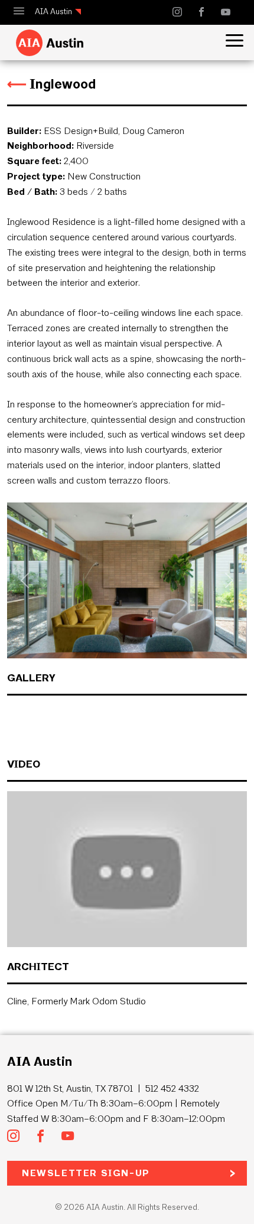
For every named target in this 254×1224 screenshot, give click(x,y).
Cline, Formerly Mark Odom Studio (76, 1001)
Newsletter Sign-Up (86, 1173)
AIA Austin (53, 11)
